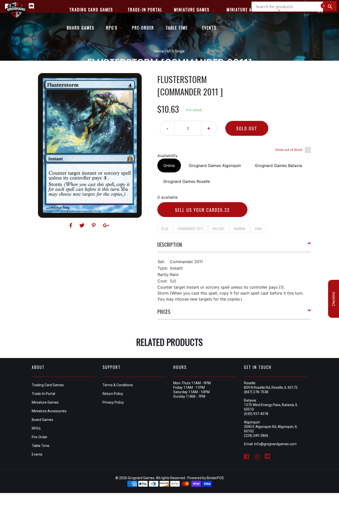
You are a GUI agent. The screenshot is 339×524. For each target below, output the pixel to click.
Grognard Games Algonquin (215, 165)
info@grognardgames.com (275, 444)
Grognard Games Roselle (186, 181)
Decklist (334, 299)
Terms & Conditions (117, 385)
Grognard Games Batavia (278, 165)
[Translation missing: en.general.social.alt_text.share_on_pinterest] (94, 225)
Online (169, 165)
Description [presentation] (169, 244)
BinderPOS (215, 478)
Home (159, 51)
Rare (258, 228)
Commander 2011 (190, 228)
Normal (240, 228)
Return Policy (112, 394)
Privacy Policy (113, 402)
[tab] (234, 246)
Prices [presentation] (163, 311)
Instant (218, 228)
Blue (164, 228)
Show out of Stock (288, 150)
